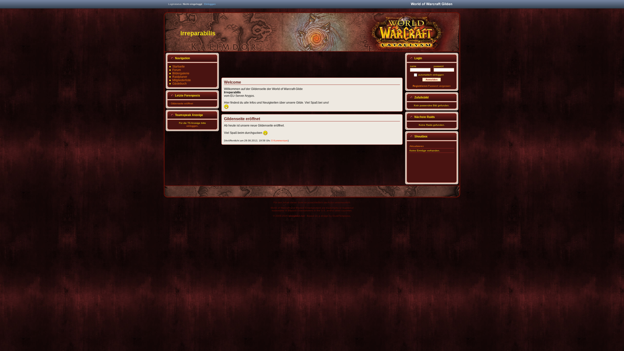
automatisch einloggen (431, 74)
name (413, 66)
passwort (439, 66)
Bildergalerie (180, 73)
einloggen (192, 126)
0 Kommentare (279, 140)
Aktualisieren (417, 146)
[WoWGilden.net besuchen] (431, 4)
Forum (176, 70)
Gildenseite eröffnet (182, 103)
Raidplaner (179, 76)
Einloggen (210, 4)
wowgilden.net (297, 215)
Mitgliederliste (181, 80)
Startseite (178, 66)
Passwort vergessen (439, 86)
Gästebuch (179, 83)
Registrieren (420, 86)
